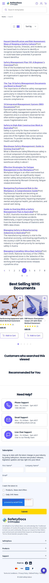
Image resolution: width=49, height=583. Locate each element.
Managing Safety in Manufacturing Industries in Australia (20, 231)
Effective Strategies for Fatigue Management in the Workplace (19, 168)
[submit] (6, 10)
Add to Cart (11, 335)
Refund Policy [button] (33, 573)
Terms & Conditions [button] (10, 573)
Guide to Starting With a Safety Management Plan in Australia (19, 210)
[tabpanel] (11, 318)
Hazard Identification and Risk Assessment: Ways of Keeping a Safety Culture (24, 42)
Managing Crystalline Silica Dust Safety (22, 251)
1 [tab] (18, 344)
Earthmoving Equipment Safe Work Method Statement (11, 319)
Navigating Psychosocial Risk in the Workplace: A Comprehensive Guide (21, 189)
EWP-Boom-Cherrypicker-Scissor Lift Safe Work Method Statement (34, 320)
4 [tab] (27, 344)
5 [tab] (30, 344)
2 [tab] (21, 344)
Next (45, 320)
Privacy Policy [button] (23, 573)
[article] (24, 405)
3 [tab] (24, 344)
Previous (4, 320)
